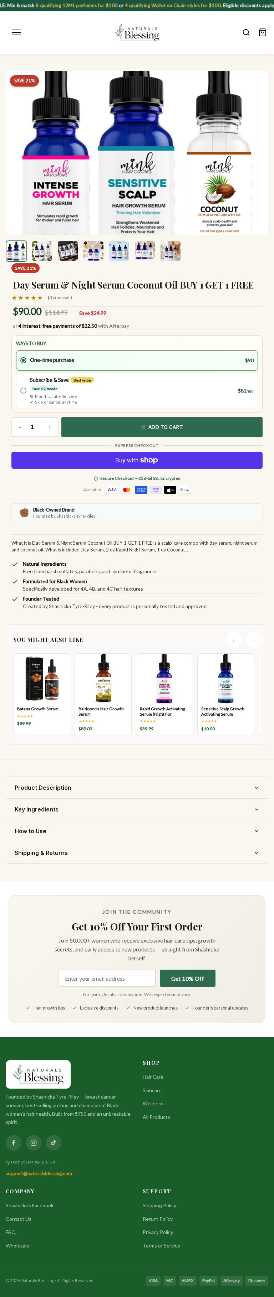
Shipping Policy (159, 1205)
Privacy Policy (158, 1232)
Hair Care (153, 1077)
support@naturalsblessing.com (39, 1173)
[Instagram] (33, 1143)
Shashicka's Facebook (30, 1205)
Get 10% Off (187, 978)
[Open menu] (16, 32)
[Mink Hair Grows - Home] (137, 32)
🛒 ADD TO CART (162, 427)
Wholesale (17, 1245)
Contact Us (18, 1219)
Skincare (152, 1090)
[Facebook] (13, 1143)
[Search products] (246, 32)
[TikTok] (53, 1143)
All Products (156, 1117)
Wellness (153, 1103)
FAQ (11, 1232)
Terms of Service (161, 1245)
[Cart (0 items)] (262, 32)
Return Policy (158, 1219)
